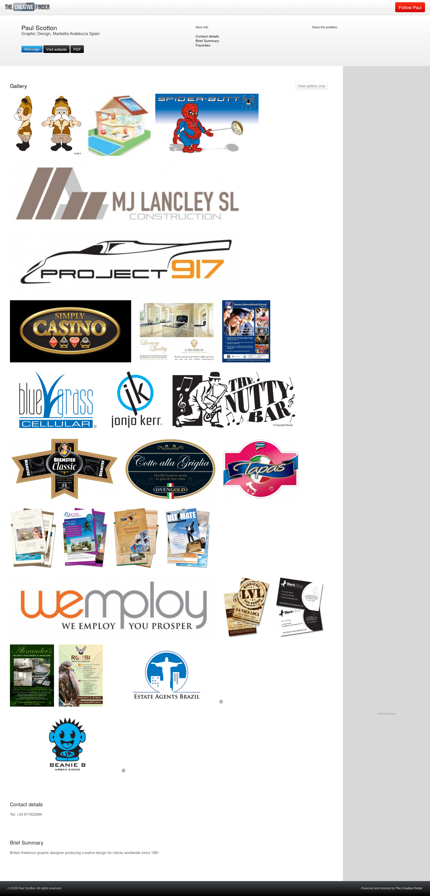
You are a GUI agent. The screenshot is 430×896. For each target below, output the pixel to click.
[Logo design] (68, 774)
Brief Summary (207, 41)
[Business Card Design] (246, 637)
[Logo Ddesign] (126, 223)
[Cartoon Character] (47, 155)
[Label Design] (64, 499)
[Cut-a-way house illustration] (119, 155)
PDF (77, 49)
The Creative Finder (409, 888)
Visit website (56, 49)
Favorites (203, 45)
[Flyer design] (32, 705)
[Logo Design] (126, 292)
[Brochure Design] (33, 568)
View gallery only (311, 85)
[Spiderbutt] (207, 155)
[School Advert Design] (246, 361)
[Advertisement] (386, 747)
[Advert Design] (176, 361)
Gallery (18, 85)
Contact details (207, 36)
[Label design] (170, 499)
